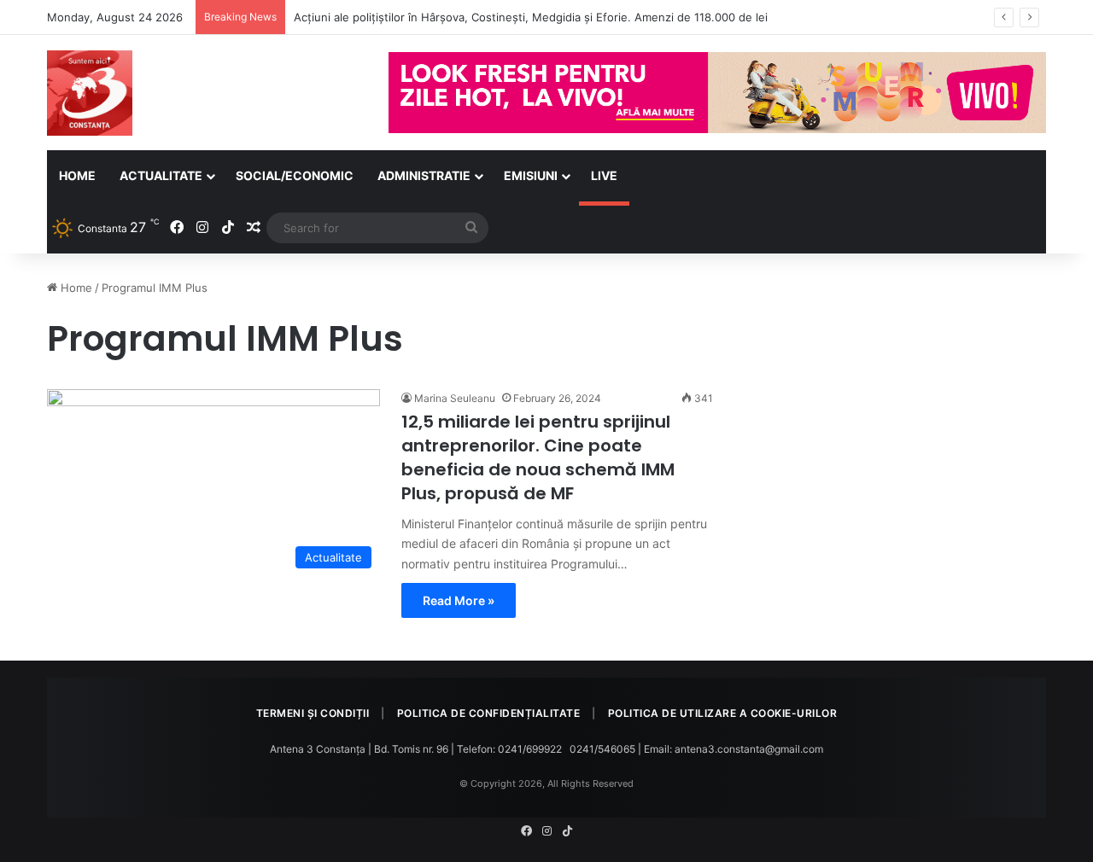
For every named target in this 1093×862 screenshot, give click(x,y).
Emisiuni (531, 175)
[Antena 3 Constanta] (89, 93)
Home (77, 175)
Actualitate (161, 175)
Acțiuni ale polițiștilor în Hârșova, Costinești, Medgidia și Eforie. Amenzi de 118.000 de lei (531, 17)
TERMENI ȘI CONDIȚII (313, 713)
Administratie (424, 175)
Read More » (458, 600)
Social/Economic (295, 175)
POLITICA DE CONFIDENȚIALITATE (489, 713)
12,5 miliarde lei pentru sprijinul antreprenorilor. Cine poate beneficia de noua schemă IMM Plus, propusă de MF (538, 457)
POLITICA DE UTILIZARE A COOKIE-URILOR (723, 713)
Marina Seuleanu (454, 398)
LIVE (604, 175)
